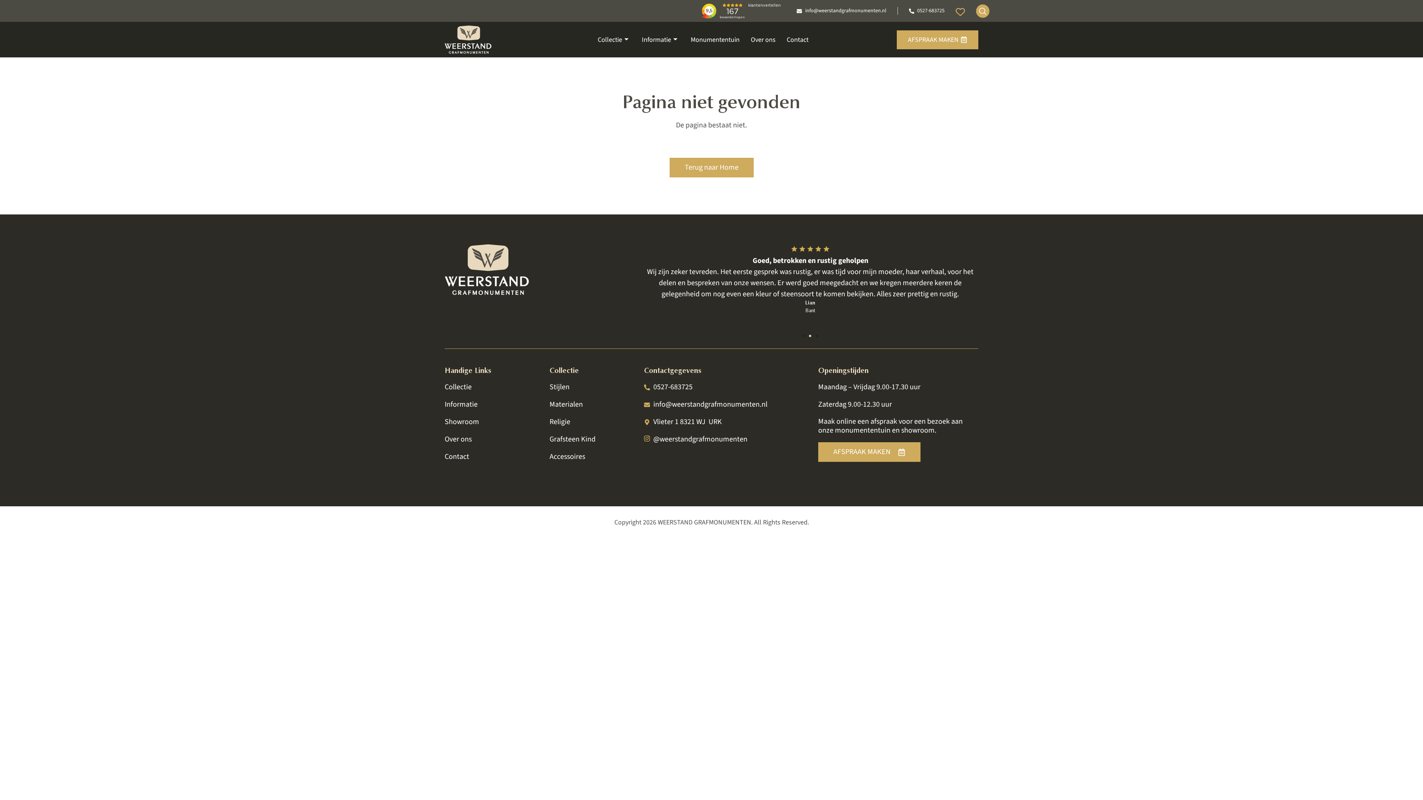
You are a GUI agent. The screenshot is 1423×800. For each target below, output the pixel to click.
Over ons (763, 39)
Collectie (610, 39)
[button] (803, 336)
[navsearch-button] (982, 11)
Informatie (656, 39)
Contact (798, 39)
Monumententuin (715, 39)
